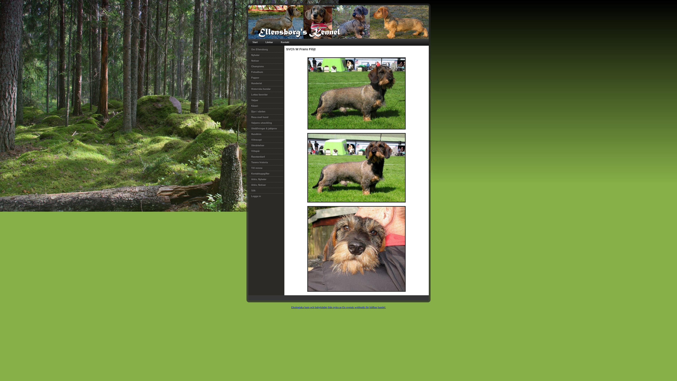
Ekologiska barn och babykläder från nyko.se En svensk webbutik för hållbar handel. (338, 307)
